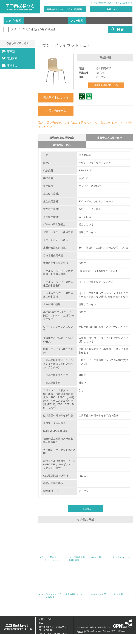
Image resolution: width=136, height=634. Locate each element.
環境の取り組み (62, 144)
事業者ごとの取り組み (109, 137)
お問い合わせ (98, 2)
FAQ (41, 623)
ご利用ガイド (111, 9)
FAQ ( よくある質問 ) (120, 2)
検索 (120, 29)
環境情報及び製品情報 (62, 137)
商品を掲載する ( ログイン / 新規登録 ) (65, 9)
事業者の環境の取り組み (106, 85)
